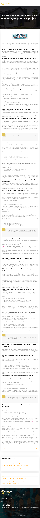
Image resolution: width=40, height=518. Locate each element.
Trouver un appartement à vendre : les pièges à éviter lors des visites (14, 462)
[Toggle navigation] (38, 3)
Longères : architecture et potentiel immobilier (9, 448)
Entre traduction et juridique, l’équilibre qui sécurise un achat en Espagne (15, 465)
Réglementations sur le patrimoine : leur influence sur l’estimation (14, 478)
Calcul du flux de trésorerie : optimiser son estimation (11, 480)
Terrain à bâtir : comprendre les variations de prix (10, 483)
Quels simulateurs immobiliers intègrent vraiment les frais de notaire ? (14, 463)
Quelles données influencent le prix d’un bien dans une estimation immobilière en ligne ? (18, 467)
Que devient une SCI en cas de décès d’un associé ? (11, 468)
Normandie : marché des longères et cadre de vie (29, 448)
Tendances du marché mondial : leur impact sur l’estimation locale (14, 481)
